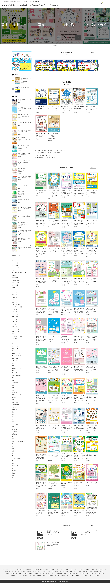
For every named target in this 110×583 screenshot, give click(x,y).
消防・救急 (15, 424)
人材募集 (14, 360)
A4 (13, 260)
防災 (13, 463)
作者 (13, 363)
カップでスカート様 (17, 307)
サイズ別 (14, 319)
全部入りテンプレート (17, 368)
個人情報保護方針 (39, 569)
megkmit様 (15, 277)
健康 (13, 365)
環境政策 (14, 429)
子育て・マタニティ (17, 395)
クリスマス (15, 314)
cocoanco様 (15, 268)
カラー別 (14, 309)
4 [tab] (55, 45)
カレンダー (15, 312)
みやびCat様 (15, 348)
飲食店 (14, 473)
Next (97, 65)
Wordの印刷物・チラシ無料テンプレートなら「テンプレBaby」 (31, 5)
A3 (13, 258)
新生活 (14, 414)
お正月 (14, 299)
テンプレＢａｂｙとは (29, 569)
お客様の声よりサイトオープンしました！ (46, 157)
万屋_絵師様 (15, 358)
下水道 (97, 575)
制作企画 (14, 373)
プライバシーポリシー (10, 569)
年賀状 (14, 407)
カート (62, 569)
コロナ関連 (15, 316)
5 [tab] (56, 45)
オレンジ (14, 294)
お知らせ (14, 302)
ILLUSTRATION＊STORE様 (19, 273)
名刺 (13, 385)
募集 (13, 380)
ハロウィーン (15, 331)
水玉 (13, 419)
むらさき (14, 351)
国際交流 (14, 392)
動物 (13, 378)
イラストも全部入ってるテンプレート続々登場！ (47, 153)
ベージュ (14, 341)
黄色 (13, 475)
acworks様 (15, 263)
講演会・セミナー (16, 458)
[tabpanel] (14, 25)
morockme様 (15, 280)
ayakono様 (15, 265)
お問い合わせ (20, 569)
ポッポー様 (15, 346)
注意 (13, 421)
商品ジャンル (78, 575)
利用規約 (52, 569)
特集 (13, 426)
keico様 (14, 275)
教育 (13, 412)
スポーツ (14, 321)
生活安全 (14, 431)
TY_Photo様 (15, 285)
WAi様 (13, 287)
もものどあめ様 (16, 353)
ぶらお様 (14, 338)
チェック (14, 326)
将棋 (13, 399)
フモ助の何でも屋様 (17, 336)
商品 (13, 390)
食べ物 (14, 470)
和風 (13, 387)
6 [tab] (57, 45)
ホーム (3, 569)
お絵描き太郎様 (16, 304)
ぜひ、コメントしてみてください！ (44, 155)
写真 (13, 370)
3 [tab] (54, 45)
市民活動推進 (15, 404)
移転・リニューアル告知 (18, 441)
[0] (102, 3)
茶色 (13, 456)
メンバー (57, 569)
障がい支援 (15, 465)
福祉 (13, 438)
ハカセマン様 (15, 329)
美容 (13, 448)
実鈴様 (14, 397)
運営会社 (46, 569)
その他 (14, 324)
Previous (35, 65)
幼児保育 (14, 409)
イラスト (14, 292)
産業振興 (14, 434)
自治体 (14, 451)
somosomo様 (15, 282)
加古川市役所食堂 (16, 375)
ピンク (14, 334)
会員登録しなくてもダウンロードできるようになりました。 (50, 150)
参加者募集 (15, 382)
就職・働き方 (15, 402)
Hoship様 (14, 270)
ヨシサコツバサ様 (16, 356)
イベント (14, 290)
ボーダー (14, 343)
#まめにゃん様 (16, 255)
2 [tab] (53, 45)
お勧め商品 (15, 297)
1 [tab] (52, 45)
